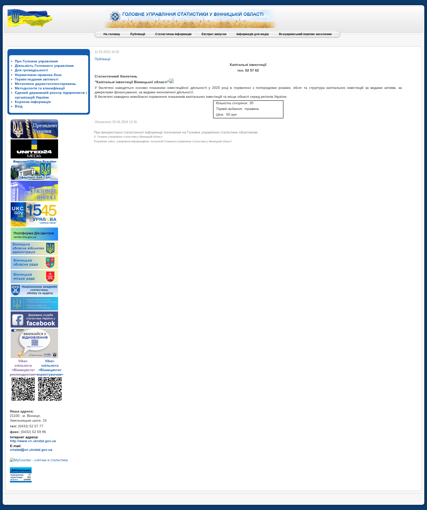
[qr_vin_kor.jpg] (23, 400)
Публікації (102, 59)
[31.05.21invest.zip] (171, 82)
